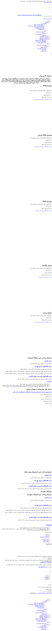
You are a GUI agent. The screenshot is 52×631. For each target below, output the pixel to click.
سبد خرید (47, 535)
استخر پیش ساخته (40, 31)
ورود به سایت (32, 593)
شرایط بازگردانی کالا (42, 48)
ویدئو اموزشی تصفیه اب (44, 37)
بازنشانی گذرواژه (47, 593)
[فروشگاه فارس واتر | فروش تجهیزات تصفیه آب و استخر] (46, 597)
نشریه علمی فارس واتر (41, 45)
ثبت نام (49, 558)
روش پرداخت (43, 51)
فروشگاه (47, 22)
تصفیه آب (44, 23)
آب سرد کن (44, 32)
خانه (48, 20)
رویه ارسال (44, 49)
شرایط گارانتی (43, 47)
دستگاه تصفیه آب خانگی (39, 24)
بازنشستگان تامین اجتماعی (40, 40)
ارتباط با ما (46, 46)
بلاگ (48, 43)
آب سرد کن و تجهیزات (39, 34)
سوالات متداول (46, 541)
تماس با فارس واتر (47, 2)
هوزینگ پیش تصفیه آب (39, 26)
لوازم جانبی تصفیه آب (39, 28)
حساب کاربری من (45, 539)
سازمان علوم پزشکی (41, 42)
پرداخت (47, 534)
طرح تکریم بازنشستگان (44, 39)
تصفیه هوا (44, 35)
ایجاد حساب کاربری (40, 593)
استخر (45, 30)
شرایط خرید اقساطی (44, 36)
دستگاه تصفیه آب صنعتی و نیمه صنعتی (36, 25)
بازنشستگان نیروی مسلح (41, 41)
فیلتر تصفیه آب (41, 29)
